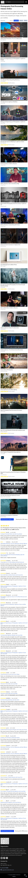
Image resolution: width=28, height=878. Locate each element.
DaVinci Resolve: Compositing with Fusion (10, 224)
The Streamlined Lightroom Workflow (9, 101)
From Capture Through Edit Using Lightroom (11, 452)
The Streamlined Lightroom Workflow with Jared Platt (11, 635)
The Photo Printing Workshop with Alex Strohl (10, 699)
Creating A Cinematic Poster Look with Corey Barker (11, 533)
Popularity (16, 20)
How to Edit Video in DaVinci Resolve (9, 307)
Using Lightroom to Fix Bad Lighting (9, 389)
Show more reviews (6, 831)
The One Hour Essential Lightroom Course (10, 495)
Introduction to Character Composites (9, 515)
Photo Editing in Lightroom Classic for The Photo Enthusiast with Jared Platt (14, 597)
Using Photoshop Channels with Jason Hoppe (10, 674)
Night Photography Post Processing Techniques (11, 410)
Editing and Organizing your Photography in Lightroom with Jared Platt (14, 623)
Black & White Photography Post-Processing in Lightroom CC (13, 204)
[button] (25, 875)
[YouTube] (2, 858)
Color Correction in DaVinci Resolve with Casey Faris (11, 777)
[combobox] (14, 2)
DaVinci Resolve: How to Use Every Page (10, 183)
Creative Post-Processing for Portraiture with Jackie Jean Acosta (14, 729)
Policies (14, 876)
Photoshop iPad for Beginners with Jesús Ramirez (11, 802)
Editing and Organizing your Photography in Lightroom (13, 121)
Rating (25, 20)
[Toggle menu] (26, 2)
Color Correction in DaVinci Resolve (9, 163)
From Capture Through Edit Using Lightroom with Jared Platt (13, 791)
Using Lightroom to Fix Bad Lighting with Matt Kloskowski (12, 562)
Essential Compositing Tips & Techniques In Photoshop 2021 (13, 472)
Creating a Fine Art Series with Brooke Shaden (10, 737)
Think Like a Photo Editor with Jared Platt (9, 683)
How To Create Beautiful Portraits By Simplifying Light (13, 430)
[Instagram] (7, 858)
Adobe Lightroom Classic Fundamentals (10, 327)
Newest (21, 20)
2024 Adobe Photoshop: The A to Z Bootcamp (11, 38)
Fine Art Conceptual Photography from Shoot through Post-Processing (13, 285)
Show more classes (6, 519)
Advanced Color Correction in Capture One (10, 244)
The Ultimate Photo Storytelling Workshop (10, 79)
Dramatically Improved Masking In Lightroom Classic (12, 141)
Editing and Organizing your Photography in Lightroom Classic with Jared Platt (13, 586)
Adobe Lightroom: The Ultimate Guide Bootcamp (12, 349)
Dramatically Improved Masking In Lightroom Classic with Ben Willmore (13, 605)
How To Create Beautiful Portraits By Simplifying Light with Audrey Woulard (12, 555)
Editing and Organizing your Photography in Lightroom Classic (13, 59)
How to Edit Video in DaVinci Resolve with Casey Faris (12, 574)
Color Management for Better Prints (9, 264)
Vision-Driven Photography (7, 369)
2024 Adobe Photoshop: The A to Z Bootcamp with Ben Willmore (14, 543)
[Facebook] (4, 858)
